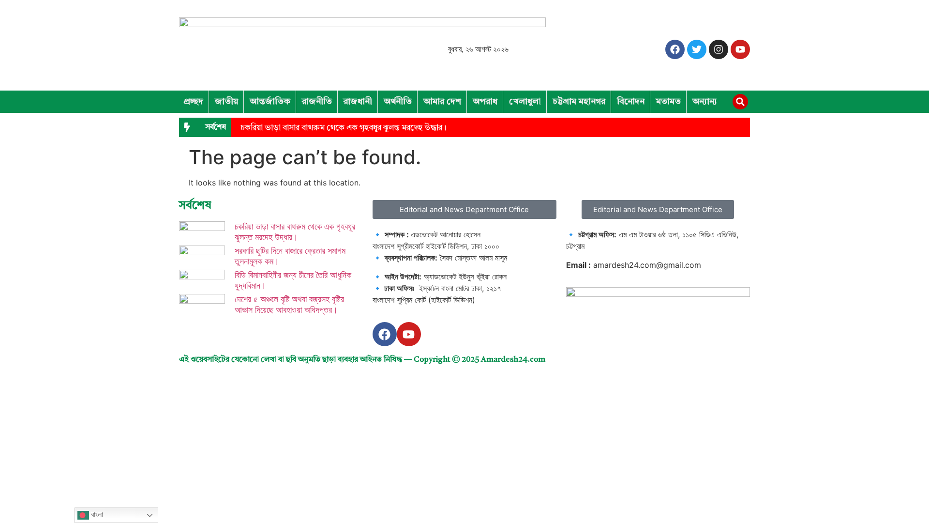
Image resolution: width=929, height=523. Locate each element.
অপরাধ (485, 101)
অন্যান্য (704, 101)
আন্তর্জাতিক (270, 101)
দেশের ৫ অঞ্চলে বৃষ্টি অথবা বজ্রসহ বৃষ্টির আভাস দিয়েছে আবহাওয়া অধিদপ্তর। (289, 304)
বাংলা (96, 514)
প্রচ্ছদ (193, 101)
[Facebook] (675, 49)
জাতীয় (226, 101)
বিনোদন (630, 101)
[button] (740, 101)
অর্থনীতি (398, 101)
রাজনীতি (317, 101)
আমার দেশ (442, 101)
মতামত (668, 101)
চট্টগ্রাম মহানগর (579, 101)
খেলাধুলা (525, 101)
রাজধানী (358, 101)
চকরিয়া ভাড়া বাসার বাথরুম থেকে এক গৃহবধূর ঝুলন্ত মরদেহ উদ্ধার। (343, 128)
